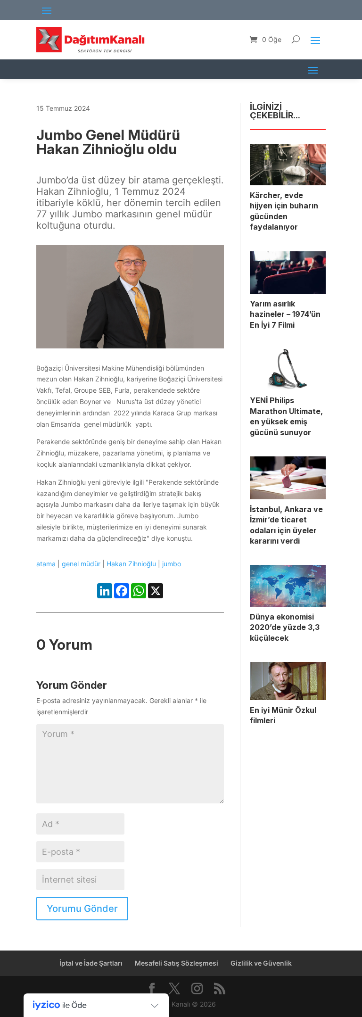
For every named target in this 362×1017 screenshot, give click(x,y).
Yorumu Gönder (82, 908)
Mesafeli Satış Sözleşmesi (176, 963)
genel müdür (81, 564)
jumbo (171, 564)
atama (46, 564)
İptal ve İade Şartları (91, 963)
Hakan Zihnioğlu (131, 564)
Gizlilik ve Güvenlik (261, 963)
